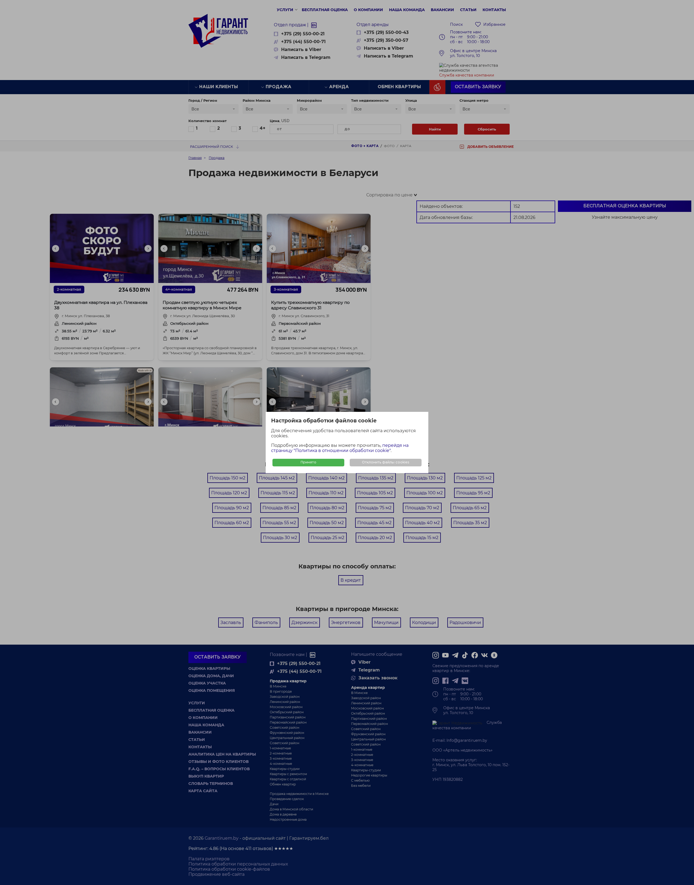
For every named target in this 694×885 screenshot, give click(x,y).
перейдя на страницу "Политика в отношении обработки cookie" (340, 448)
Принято (308, 462)
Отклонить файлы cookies (385, 462)
